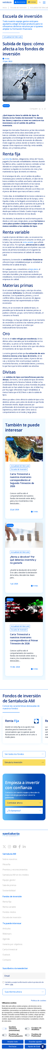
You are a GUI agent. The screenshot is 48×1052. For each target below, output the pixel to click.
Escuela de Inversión (18, 7)
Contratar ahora (14, 802)
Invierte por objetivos (12, 944)
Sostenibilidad (9, 890)
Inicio (5, 7)
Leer (11, 984)
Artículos (7, 928)
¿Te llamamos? (14, 810)
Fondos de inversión (12, 896)
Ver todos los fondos (14, 754)
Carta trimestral (10, 949)
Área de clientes (21, 2)
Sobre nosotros (10, 859)
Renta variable (9, 906)
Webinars (7, 933)
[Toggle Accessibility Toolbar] (42, 1046)
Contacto (7, 959)
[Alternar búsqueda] (40, 2)
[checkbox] (4, 1028)
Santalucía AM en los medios (16, 874)
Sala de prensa (9, 885)
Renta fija (7, 901)
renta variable (28, 242)
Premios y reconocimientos (15, 869)
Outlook (6, 954)
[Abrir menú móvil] (44, 3)
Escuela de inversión (12, 917)
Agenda (6, 939)
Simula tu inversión (13, 762)
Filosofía (6, 864)
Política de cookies (38, 1001)
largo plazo (33, 269)
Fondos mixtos (9, 912)
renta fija (8, 159)
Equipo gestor (9, 880)
